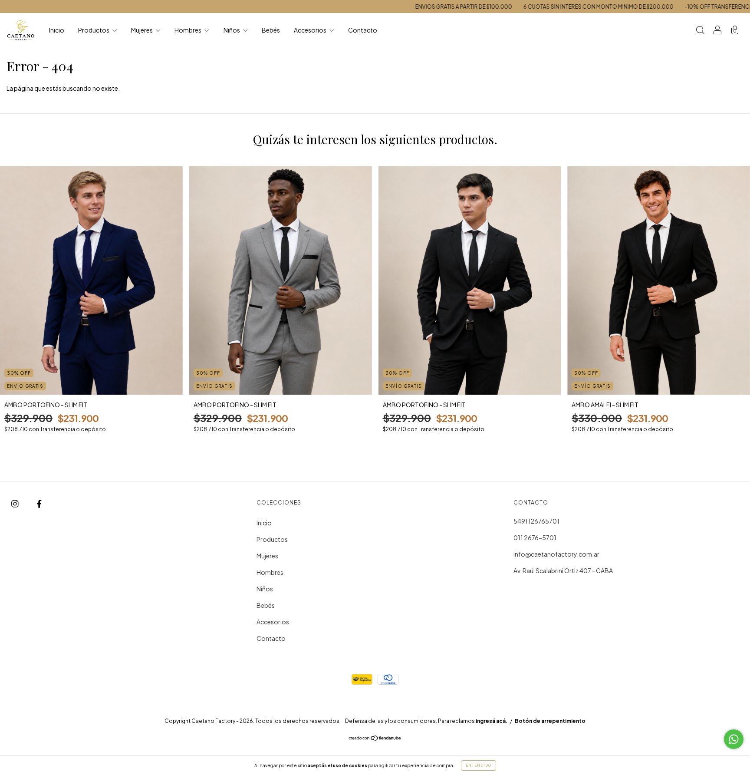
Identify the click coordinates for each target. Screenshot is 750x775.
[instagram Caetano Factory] (15, 503)
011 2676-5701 (534, 537)
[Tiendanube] (375, 738)
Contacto (362, 30)
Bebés (271, 30)
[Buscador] (700, 30)
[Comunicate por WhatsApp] (733, 739)
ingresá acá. (491, 721)
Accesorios (310, 30)
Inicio (56, 30)
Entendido (478, 765)
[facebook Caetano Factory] (39, 503)
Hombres (188, 30)
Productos (94, 30)
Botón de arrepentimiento (550, 721)
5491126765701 (536, 521)
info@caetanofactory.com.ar (556, 554)
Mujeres (142, 30)
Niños (232, 30)
